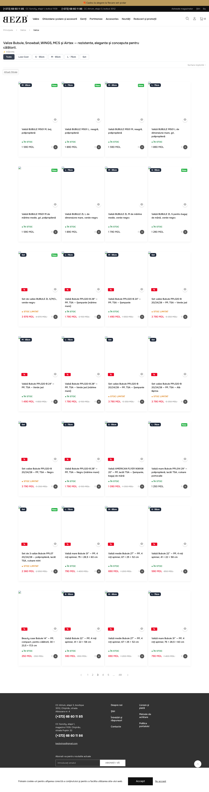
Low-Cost (23, 56)
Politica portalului (144, 725)
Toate (9, 56)
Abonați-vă (112, 762)
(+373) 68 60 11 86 (72, 8)
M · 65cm (56, 56)
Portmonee (96, 19)
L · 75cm (71, 56)
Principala (8, 30)
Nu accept (160, 781)
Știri (198, 8)
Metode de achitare (145, 716)
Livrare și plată (144, 706)
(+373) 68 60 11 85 (13, 8)
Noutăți (126, 19)
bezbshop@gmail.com (67, 743)
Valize (36, 19)
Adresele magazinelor (182, 8)
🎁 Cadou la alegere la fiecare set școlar (104, 2)
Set (84, 56)
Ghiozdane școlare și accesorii (59, 19)
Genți (83, 19)
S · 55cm (39, 56)
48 (120, 674)
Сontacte (116, 726)
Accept (140, 781)
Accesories (112, 19)
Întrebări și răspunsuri (116, 719)
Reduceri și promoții (145, 19)
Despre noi (116, 705)
